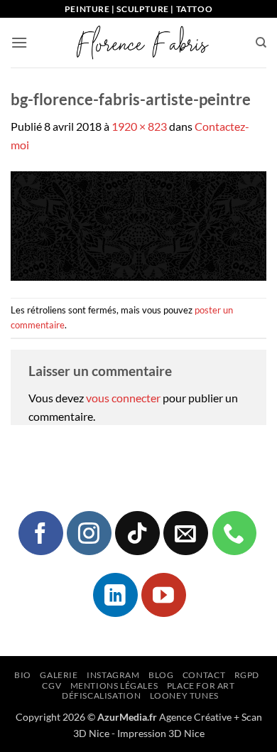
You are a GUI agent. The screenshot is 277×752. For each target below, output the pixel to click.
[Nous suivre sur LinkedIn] (115, 595)
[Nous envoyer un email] (185, 533)
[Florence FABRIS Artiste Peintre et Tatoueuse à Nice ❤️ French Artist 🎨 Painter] (141, 43)
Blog (160, 675)
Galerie (58, 675)
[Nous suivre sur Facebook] (40, 533)
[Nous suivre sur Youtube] (163, 595)
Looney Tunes (184, 695)
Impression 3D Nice (161, 733)
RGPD (246, 675)
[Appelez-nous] (234, 533)
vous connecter (123, 397)
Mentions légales (114, 685)
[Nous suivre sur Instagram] (89, 533)
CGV (51, 685)
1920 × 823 (139, 126)
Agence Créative (195, 717)
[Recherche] (261, 42)
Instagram (113, 675)
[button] (19, 42)
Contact (204, 675)
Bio (22, 675)
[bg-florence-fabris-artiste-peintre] (138, 224)
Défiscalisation (101, 695)
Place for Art (201, 685)
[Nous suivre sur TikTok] (137, 533)
